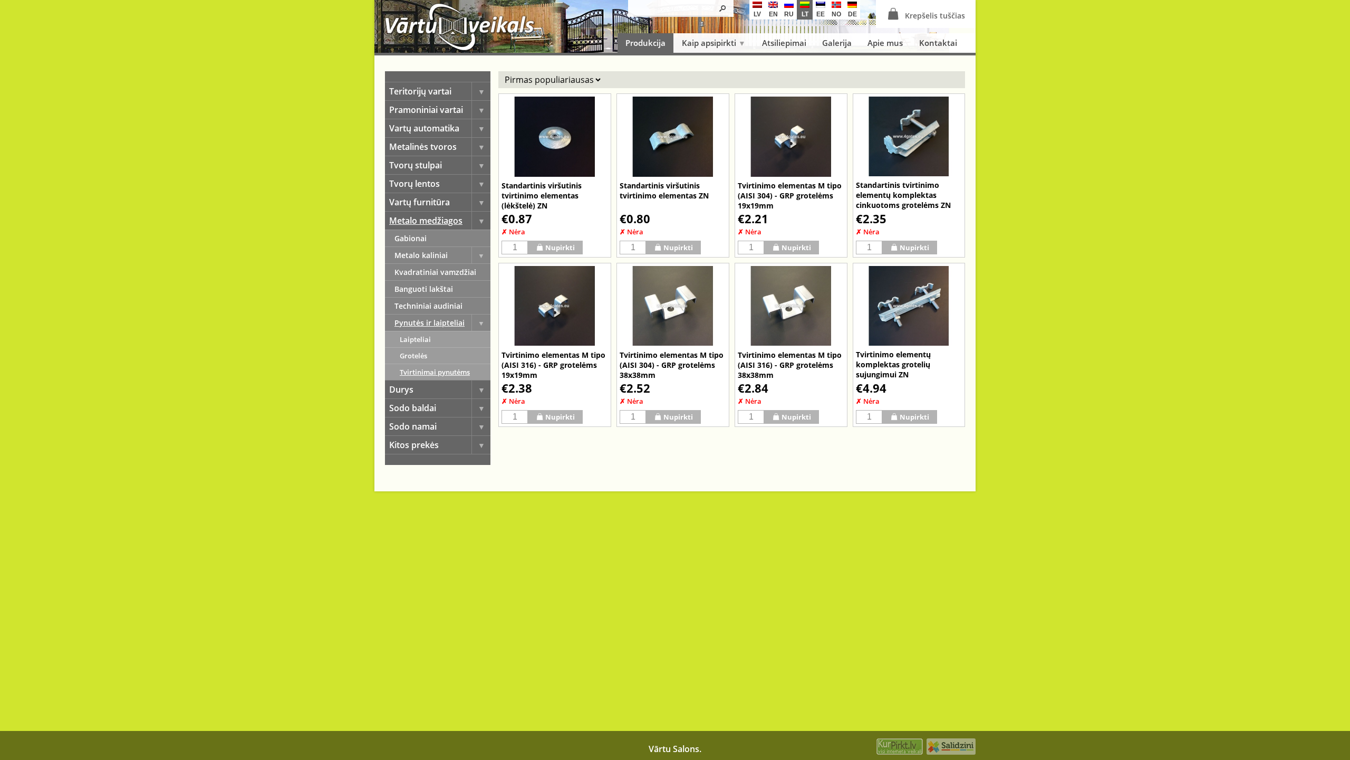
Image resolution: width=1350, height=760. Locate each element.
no (836, 14)
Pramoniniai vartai (426, 110)
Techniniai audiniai (428, 306)
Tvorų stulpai (415, 165)
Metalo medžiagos (425, 220)
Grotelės (413, 355)
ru (789, 14)
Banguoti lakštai (423, 289)
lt (805, 14)
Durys (401, 389)
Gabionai (410, 238)
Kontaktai (938, 42)
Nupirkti (560, 247)
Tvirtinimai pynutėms (435, 372)
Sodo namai (413, 426)
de (852, 14)
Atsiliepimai (784, 42)
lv (757, 14)
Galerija (837, 42)
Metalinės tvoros (423, 147)
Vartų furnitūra (419, 202)
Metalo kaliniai (421, 255)
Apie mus (885, 42)
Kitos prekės (414, 445)
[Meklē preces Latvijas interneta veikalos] (899, 747)
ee (820, 14)
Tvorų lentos (414, 183)
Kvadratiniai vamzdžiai (435, 272)
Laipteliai (415, 339)
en (773, 14)
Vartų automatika (424, 128)
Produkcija (645, 42)
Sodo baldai (412, 408)
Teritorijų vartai (420, 91)
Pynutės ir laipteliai (429, 323)
